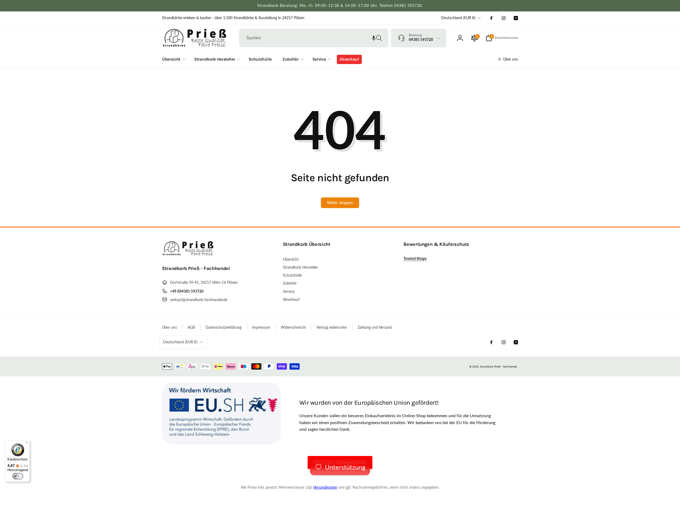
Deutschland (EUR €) (458, 17)
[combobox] (313, 38)
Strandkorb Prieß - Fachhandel (498, 366)
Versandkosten (325, 487)
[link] (233, 18)
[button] (373, 38)
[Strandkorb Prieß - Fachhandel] (188, 253)
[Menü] (27, 444)
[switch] (17, 476)
